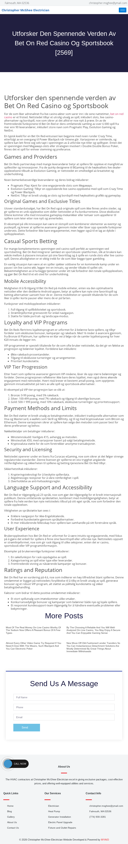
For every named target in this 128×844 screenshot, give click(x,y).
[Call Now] (8, 764)
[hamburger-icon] (122, 10)
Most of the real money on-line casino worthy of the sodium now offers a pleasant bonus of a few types (33, 630)
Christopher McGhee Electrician (25, 10)
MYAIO (105, 839)
